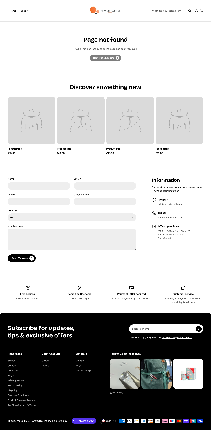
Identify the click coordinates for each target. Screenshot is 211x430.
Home (13, 10)
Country (12, 210)
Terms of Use (168, 337)
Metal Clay (23, 420)
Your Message (15, 226)
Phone (11, 194)
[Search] (189, 11)
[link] (105, 58)
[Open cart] (202, 11)
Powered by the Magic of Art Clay (48, 420)
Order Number (82, 194)
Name (11, 178)
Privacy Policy (184, 337)
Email (77, 178)
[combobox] (172, 11)
